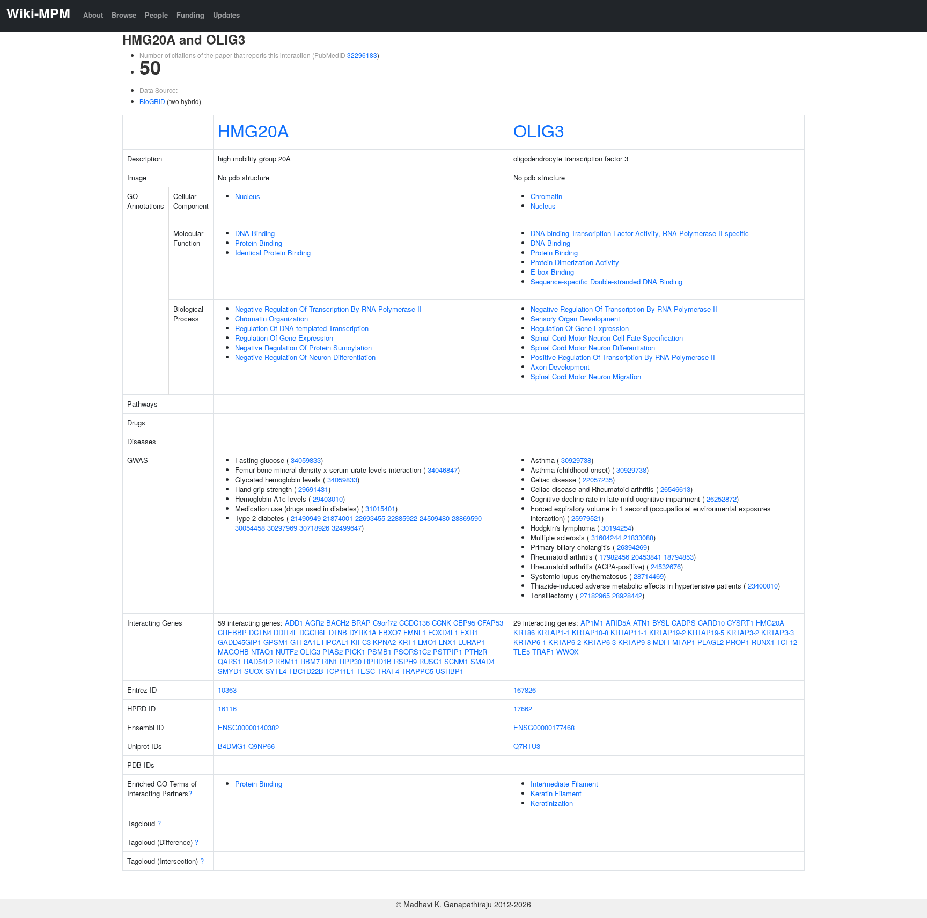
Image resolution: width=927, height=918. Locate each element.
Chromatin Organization (271, 318)
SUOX (253, 671)
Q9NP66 (261, 746)
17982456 (614, 557)
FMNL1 (414, 632)
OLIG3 (538, 129)
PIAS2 (332, 652)
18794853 (679, 557)
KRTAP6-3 (599, 642)
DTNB (338, 632)
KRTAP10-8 (590, 632)
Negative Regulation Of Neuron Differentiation (305, 357)
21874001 (338, 518)
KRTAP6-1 (529, 642)
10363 (227, 690)
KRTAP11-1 (628, 632)
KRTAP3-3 (777, 632)
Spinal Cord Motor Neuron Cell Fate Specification (607, 338)
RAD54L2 (258, 661)
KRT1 (407, 642)
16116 (227, 708)
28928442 (627, 595)
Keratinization (552, 803)
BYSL (661, 623)
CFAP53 (490, 623)
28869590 (467, 518)
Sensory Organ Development (575, 318)
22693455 (370, 518)
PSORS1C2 (412, 652)
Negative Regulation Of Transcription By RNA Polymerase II (328, 309)
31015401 (380, 508)
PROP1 (737, 642)
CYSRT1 (740, 623)
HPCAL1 (335, 642)
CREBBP (232, 632)
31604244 (606, 537)
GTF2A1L (305, 642)
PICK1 (355, 652)
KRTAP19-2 (667, 632)
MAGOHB (233, 652)
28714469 (649, 576)
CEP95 (464, 623)
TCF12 (787, 642)
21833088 (638, 537)
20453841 (646, 557)
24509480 (435, 518)
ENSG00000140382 (248, 727)
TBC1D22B (306, 671)
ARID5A (618, 623)
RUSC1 (430, 661)
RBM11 (286, 661)
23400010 (763, 586)
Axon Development (560, 367)
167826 (524, 690)
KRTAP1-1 (553, 632)
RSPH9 (405, 661)
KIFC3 (361, 642)
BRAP (361, 623)
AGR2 (314, 623)
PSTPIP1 (447, 652)
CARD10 (711, 623)
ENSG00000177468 (544, 727)
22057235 (598, 479)
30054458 (250, 528)
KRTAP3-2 (742, 632)
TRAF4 (388, 671)
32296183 (362, 55)
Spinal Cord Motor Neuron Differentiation (593, 347)
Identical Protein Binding (273, 252)
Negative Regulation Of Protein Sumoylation (303, 347)
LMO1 (427, 642)
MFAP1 (683, 642)
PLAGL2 (710, 642)
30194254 (616, 528)
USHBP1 (450, 671)
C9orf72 (385, 623)
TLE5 (521, 652)
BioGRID (152, 101)
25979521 (586, 518)
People (156, 15)
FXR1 (469, 632)
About (93, 15)
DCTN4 (260, 632)
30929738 (576, 460)
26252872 (722, 499)
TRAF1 (543, 652)
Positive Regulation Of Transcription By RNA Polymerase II (623, 357)
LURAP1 (471, 642)
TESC (365, 671)
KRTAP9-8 (634, 642)
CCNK (441, 623)
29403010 (328, 499)
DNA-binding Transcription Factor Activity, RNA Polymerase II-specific (640, 233)
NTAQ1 (262, 652)
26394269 (632, 547)
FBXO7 (390, 632)
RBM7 (310, 661)
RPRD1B (378, 661)
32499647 (347, 528)
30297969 (282, 528)
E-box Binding (552, 272)
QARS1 (229, 661)
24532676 (666, 566)
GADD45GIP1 (239, 642)
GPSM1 (275, 642)
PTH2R (476, 652)
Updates (226, 15)
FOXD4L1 (443, 632)
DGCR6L (313, 632)
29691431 (313, 489)
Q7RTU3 (526, 746)
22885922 (402, 518)
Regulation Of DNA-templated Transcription (302, 328)
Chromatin (546, 196)
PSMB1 (379, 652)
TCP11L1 (340, 671)
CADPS (684, 623)
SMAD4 (482, 661)
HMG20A (253, 129)
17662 (522, 708)
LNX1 (447, 642)
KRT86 (524, 632)
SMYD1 (230, 671)
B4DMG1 (232, 746)
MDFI (661, 642)
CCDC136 (414, 623)
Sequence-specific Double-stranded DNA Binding (606, 281)
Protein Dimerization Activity (575, 262)
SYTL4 (276, 671)
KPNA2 (384, 642)
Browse (124, 15)
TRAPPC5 (417, 671)
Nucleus (247, 196)
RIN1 (329, 661)
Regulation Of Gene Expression (284, 338)
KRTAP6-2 (564, 642)
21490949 (306, 518)
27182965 (595, 595)
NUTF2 (287, 652)
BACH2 (337, 623)
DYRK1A (363, 632)
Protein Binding (258, 243)
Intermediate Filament (564, 784)
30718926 (314, 528)
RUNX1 (763, 642)
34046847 (443, 470)
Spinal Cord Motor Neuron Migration (586, 376)
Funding (190, 15)
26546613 (675, 489)
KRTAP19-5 (706, 632)
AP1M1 (592, 623)
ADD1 (294, 623)
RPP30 (351, 661)
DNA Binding (255, 233)
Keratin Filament (556, 793)
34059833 (306, 460)
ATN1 (641, 623)
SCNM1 (456, 661)
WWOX (567, 652)
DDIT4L (285, 632)
